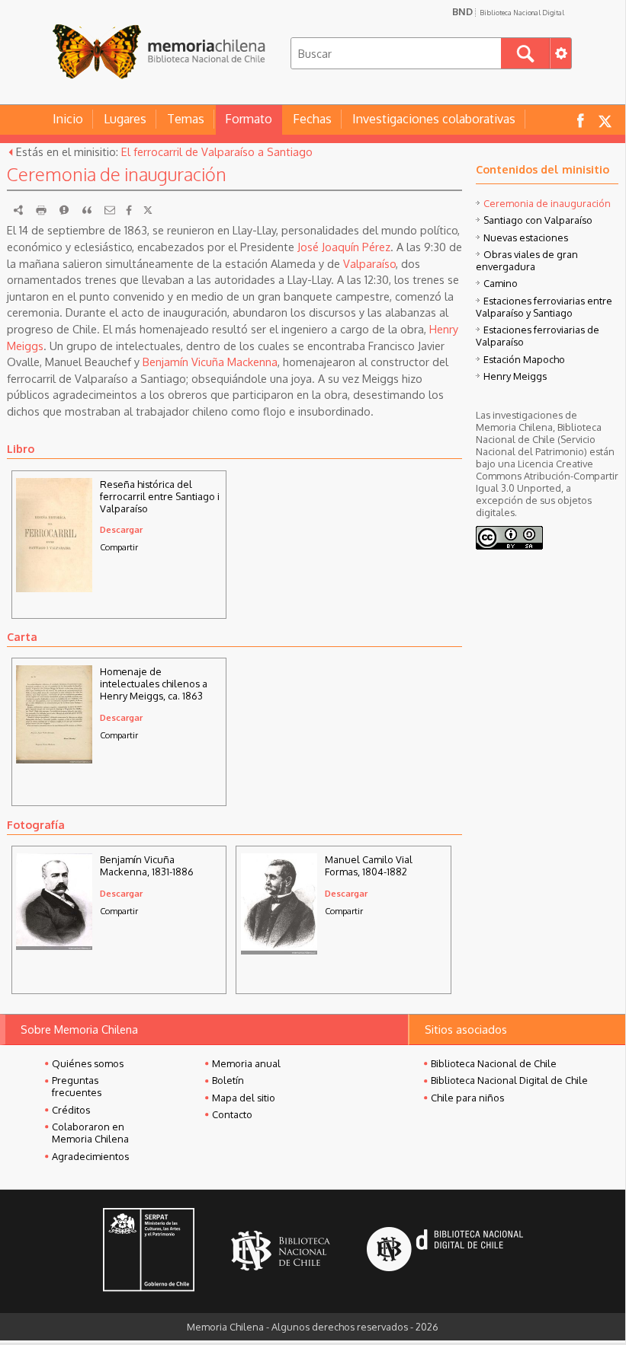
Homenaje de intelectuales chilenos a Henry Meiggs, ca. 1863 (153, 683)
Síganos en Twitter (604, 120)
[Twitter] (148, 210)
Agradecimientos (90, 1156)
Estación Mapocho (524, 359)
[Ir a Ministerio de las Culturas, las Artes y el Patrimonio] (149, 1251)
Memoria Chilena (158, 51)
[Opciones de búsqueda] (560, 53)
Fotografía (36, 824)
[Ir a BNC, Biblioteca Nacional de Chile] (280, 1251)
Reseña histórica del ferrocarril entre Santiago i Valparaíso (160, 496)
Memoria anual (246, 1063)
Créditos (71, 1110)
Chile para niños (467, 1098)
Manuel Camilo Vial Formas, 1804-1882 (369, 865)
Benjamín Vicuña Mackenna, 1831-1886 (147, 865)
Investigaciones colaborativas (433, 118)
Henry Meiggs (515, 376)
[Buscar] (525, 53)
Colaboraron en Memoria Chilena (90, 1132)
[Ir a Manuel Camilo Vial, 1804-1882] (279, 950)
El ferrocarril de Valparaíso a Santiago (217, 151)
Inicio (68, 118)
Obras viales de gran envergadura (527, 260)
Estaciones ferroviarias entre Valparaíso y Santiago (544, 307)
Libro (20, 448)
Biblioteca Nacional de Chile (494, 1063)
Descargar (121, 529)
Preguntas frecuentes (76, 1086)
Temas (185, 118)
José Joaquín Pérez (343, 246)
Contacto (232, 1114)
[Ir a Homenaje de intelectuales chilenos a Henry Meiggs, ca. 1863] (54, 759)
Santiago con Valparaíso (537, 220)
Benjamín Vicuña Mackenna (210, 361)
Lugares (125, 118)
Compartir (119, 547)
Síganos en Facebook (580, 120)
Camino (500, 283)
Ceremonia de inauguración (547, 203)
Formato (248, 118)
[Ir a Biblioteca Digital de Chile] (444, 1251)
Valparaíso (369, 263)
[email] (109, 210)
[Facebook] (128, 210)
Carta (22, 636)
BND (508, 11)
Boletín (228, 1080)
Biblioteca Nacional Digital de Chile (509, 1080)
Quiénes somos (88, 1063)
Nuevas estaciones (525, 237)
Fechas (312, 118)
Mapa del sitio (243, 1098)
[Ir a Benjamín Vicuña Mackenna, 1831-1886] (54, 945)
